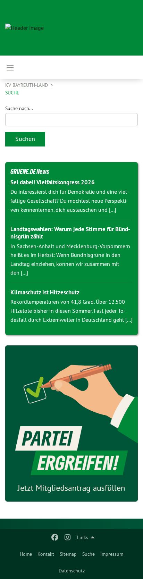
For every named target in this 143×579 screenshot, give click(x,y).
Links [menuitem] (82, 537)
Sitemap (68, 554)
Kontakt (45, 554)
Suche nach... (19, 108)
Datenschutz (72, 571)
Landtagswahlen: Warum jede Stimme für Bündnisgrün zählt (70, 232)
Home (26, 554)
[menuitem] (26, 554)
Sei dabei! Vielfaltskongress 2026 (52, 182)
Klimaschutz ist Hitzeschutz (44, 292)
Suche (88, 554)
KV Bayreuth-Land (27, 85)
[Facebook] (55, 537)
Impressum (111, 554)
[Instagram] (67, 537)
